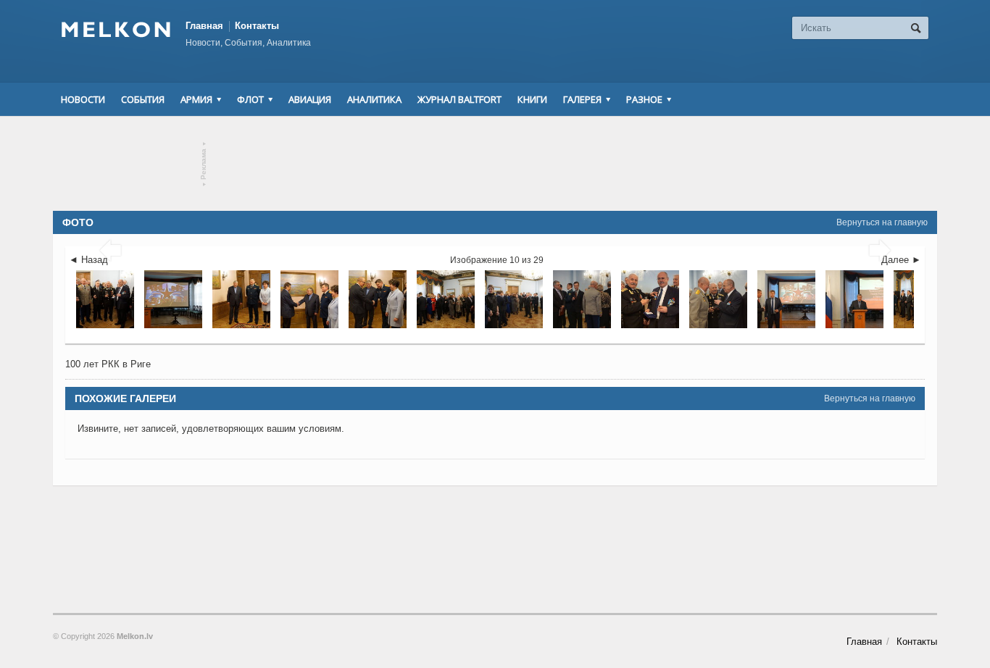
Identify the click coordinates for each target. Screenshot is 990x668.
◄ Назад (88, 259)
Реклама (204, 164)
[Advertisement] (495, 163)
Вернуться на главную (882, 222)
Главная (204, 25)
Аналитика (374, 99)
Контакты (257, 25)
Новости (83, 99)
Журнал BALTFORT (459, 99)
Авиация (309, 99)
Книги (532, 99)
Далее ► (901, 259)
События (143, 99)
